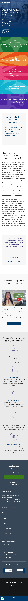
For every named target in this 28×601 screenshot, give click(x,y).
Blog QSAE (7, 547)
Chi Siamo (6, 516)
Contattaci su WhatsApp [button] (15, 477)
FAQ (5, 523)
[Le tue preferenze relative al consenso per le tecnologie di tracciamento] (2, 598)
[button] (25, 3)
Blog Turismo (7, 544)
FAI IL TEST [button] (13, 141)
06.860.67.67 (14, 466)
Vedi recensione (14, 323)
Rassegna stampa (8, 552)
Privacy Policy (7, 533)
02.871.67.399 (14, 482)
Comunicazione (6, 197)
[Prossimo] (24, 571)
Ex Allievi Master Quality (10, 554)
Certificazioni (7, 528)
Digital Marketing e (18, 195)
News (5, 549)
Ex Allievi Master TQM (10, 557)
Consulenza (7, 526)
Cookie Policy (7, 536)
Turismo (21, 191)
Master (6, 521)
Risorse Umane (16, 197)
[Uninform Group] (6, 3)
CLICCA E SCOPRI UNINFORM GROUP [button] (13, 256)
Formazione (7, 518)
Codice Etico (7, 531)
